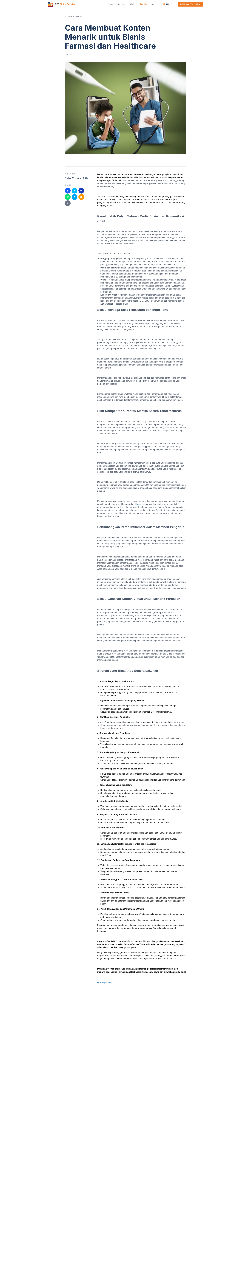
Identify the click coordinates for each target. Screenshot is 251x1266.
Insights (143, 4)
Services (121, 4)
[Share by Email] (81, 197)
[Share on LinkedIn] (81, 190)
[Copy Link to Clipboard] (68, 203)
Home (110, 4)
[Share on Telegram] (74, 197)
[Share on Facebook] (68, 190)
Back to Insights (73, 16)
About (154, 4)
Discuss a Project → (190, 4)
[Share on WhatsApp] (68, 197)
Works (133, 4)
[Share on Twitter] (74, 190)
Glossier (138, 504)
